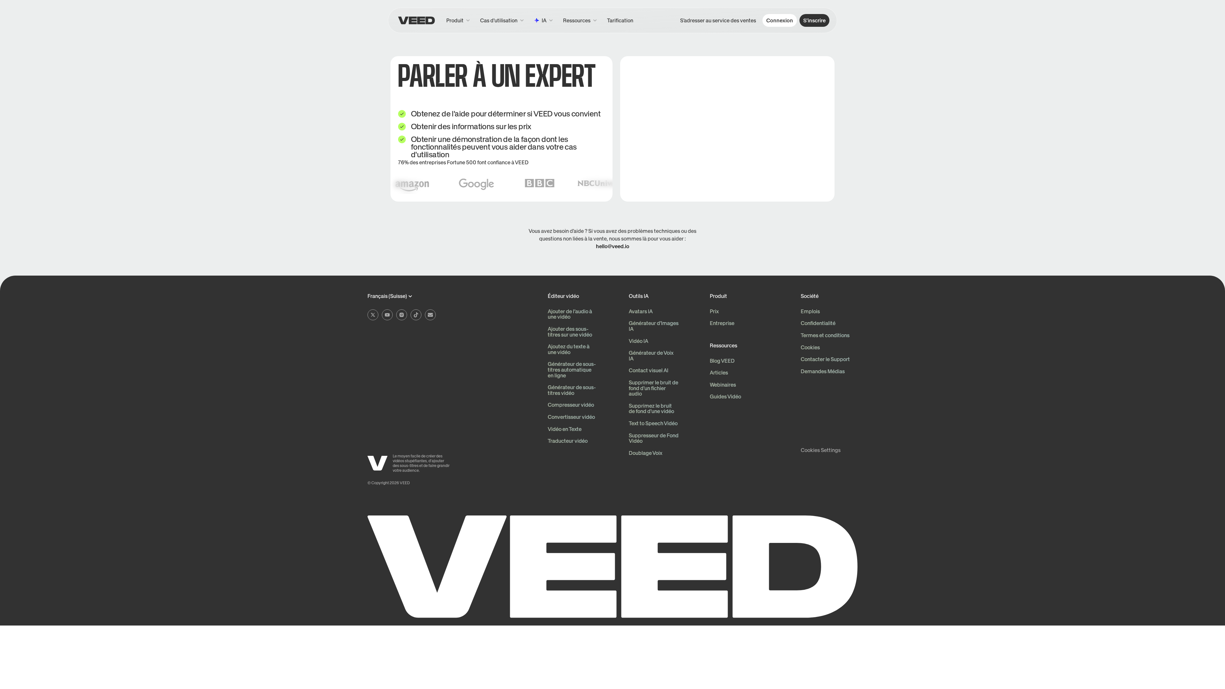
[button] (580, 20)
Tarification (620, 20)
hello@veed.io (612, 246)
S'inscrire (814, 20)
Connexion (779, 20)
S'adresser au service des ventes (718, 20)
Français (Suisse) (387, 296)
